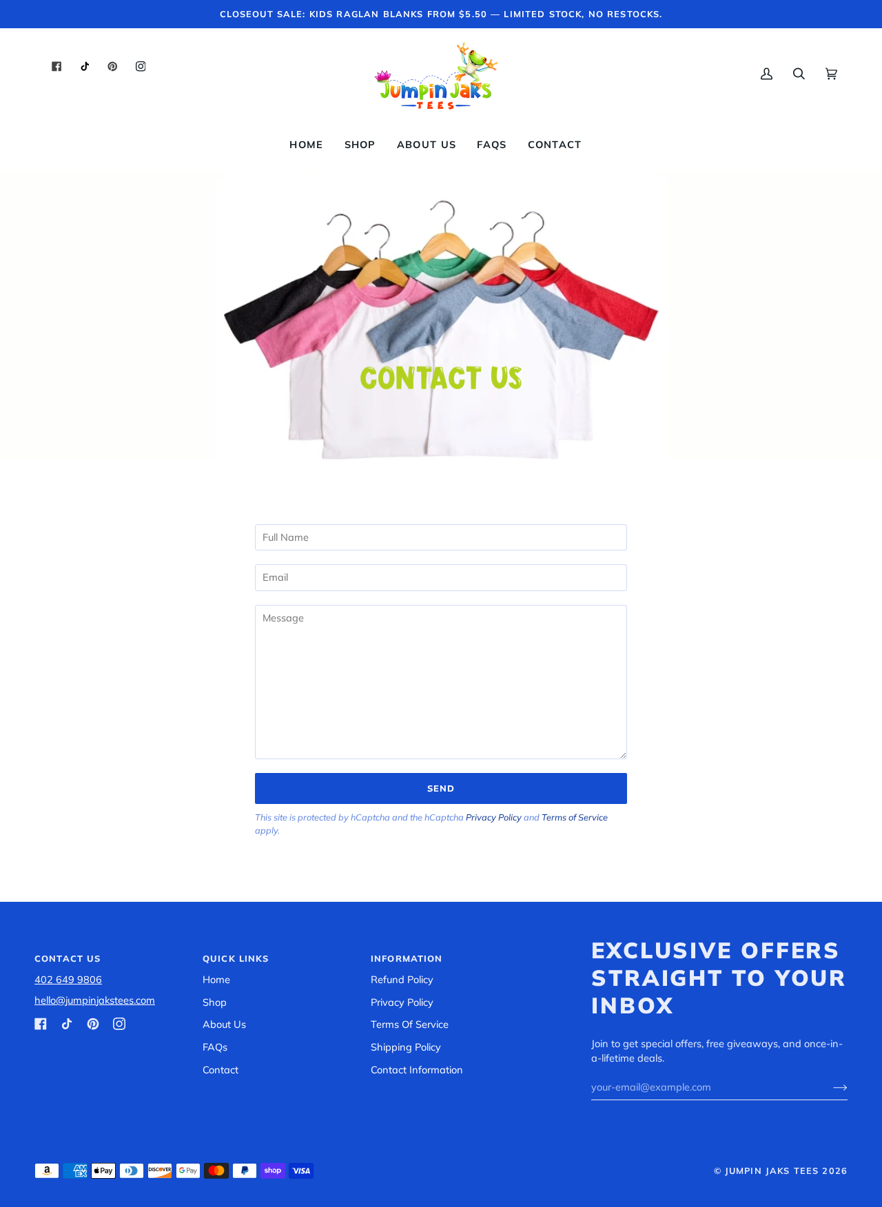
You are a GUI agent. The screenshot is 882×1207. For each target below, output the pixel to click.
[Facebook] (40, 1024)
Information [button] (407, 958)
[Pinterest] (93, 1024)
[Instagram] (119, 1024)
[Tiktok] (67, 1024)
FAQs (215, 1046)
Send (441, 788)
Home (216, 979)
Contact (220, 1069)
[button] (360, 145)
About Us (224, 1024)
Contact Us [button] (67, 958)
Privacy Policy (494, 817)
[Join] (829, 1087)
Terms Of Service (410, 1024)
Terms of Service (575, 817)
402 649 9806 (68, 979)
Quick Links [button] (236, 958)
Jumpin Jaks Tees (772, 1170)
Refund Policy (402, 979)
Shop (215, 1002)
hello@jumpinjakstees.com (94, 1000)
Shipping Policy (406, 1046)
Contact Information (417, 1069)
